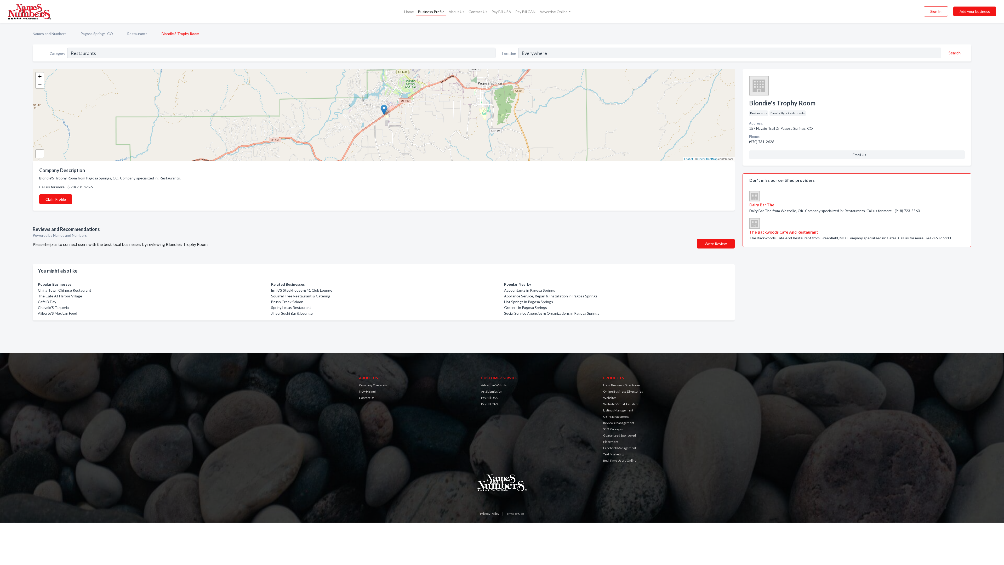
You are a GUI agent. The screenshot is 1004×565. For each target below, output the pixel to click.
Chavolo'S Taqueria (53, 307)
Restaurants (137, 33)
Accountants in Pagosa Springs (529, 290)
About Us (456, 11)
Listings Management (618, 410)
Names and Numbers (49, 33)
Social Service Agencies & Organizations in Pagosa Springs (551, 313)
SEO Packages (613, 429)
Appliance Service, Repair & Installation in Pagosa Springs (550, 296)
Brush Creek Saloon (287, 302)
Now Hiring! (367, 391)
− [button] (40, 84)
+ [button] (40, 76)
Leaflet (688, 159)
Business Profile (431, 11)
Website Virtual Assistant (620, 404)
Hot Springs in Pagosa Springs (528, 302)
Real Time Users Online (619, 460)
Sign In (936, 11)
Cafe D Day (47, 302)
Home (409, 11)
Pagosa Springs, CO (97, 33)
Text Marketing (613, 454)
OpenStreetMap (707, 159)
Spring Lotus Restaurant (291, 307)
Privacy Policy (489, 514)
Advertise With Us (494, 385)
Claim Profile (55, 199)
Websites (610, 398)
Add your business (975, 11)
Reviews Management (618, 423)
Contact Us (478, 11)
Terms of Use (514, 514)
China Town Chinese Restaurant (64, 290)
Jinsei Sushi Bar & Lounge (292, 313)
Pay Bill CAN (525, 11)
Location (509, 53)
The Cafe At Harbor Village (60, 296)
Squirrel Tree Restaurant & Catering (300, 296)
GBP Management (616, 417)
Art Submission (491, 391)
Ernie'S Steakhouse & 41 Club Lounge (301, 290)
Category (57, 53)
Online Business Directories (623, 391)
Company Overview (373, 385)
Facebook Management (619, 448)
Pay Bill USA (501, 11)
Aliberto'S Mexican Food (57, 313)
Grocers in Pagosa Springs (525, 307)
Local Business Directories (622, 385)
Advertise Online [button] (554, 11)
